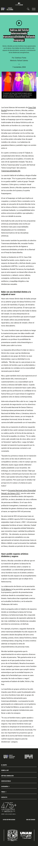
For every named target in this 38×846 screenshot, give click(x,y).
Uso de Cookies (30, 819)
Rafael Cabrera (22, 61)
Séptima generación (7, 775)
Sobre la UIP (5, 770)
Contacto (4, 797)
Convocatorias (6, 781)
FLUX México (6, 589)
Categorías (5, 786)
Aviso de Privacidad (9, 819)
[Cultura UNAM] (19, 3)
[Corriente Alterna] (7, 9)
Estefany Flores (20, 58)
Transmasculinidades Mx (10, 171)
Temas (3, 792)
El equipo (4, 765)
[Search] (28, 9)
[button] (34, 9)
